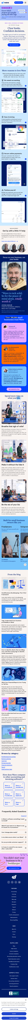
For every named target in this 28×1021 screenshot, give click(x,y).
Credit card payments (14, 914)
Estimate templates (14, 953)
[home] (5, 3)
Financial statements (7, 765)
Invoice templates (14, 951)
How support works (14, 975)
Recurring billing (14, 920)
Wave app (14, 899)
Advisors (14, 909)
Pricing (14, 912)
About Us (14, 929)
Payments (14, 904)
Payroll (3, 767)
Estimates (14, 896)
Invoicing (14, 894)
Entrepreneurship (6, 763)
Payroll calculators (14, 986)
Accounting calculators (14, 981)
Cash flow (4, 760)
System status (14, 978)
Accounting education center (14, 956)
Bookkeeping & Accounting (8, 756)
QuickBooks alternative (14, 961)
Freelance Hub (14, 964)
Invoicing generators (14, 983)
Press (14, 934)
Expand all (23, 816)
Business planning (6, 758)
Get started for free (14, 389)
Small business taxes (7, 769)
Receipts (14, 901)
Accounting (14, 891)
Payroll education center (14, 959)
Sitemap (14, 937)
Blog (14, 946)
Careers (14, 931)
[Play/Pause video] (5, 286)
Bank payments (14, 917)
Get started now (14, 45)
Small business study (14, 966)
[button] (25, 999)
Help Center (14, 948)
